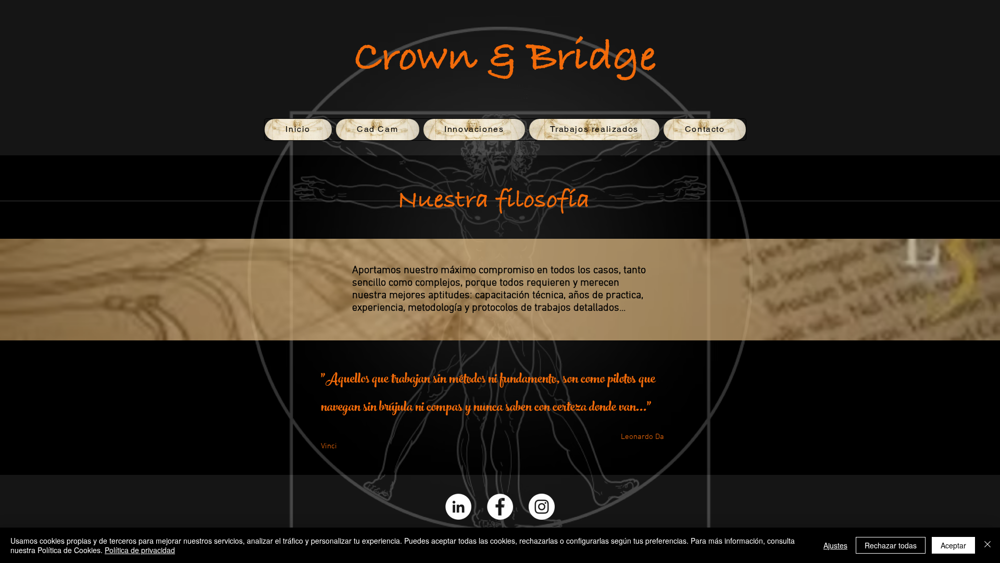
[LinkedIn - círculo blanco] (458, 507)
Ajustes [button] (835, 545)
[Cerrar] (987, 545)
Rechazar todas (891, 545)
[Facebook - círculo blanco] (500, 507)
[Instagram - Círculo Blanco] (542, 507)
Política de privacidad (140, 550)
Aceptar (953, 545)
